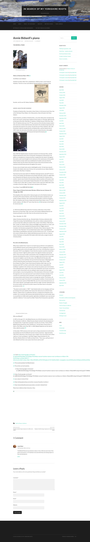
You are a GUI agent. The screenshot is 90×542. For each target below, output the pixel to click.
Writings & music (49, 23)
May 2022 (61, 144)
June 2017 (61, 267)
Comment (16, 477)
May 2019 (61, 210)
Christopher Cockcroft (64, 72)
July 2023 (61, 120)
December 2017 (62, 254)
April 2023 (61, 123)
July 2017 (61, 264)
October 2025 (62, 95)
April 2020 (61, 185)
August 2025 (62, 97)
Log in (60, 325)
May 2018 (61, 241)
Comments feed (62, 330)
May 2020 (61, 182)
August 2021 (62, 156)
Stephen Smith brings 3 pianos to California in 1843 (23, 429)
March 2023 (61, 125)
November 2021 (62, 151)
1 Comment (37, 41)
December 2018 (62, 223)
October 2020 (62, 174)
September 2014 (62, 282)
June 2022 (61, 141)
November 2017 (62, 257)
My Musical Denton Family (65, 53)
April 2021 (61, 161)
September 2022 (62, 133)
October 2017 (62, 259)
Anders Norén (70, 536)
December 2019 (62, 195)
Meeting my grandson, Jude (65, 48)
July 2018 (61, 236)
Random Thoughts (63, 302)
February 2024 (62, 113)
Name (15, 492)
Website (15, 505)
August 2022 (62, 136)
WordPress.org (62, 333)
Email (14, 498)
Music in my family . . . (63, 58)
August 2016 (62, 270)
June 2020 (61, 180)
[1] (14, 354)
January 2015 (62, 280)
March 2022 (61, 149)
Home (14, 23)
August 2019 (62, 203)
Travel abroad (59, 23)
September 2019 (62, 200)
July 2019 (61, 205)
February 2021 (62, 167)
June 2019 (61, 208)
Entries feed (61, 328)
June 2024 (61, 110)
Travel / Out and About (29, 23)
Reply (18, 456)
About (19, 23)
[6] (23, 286)
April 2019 (61, 213)
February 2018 (62, 249)
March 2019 (61, 216)
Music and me (62, 300)
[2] (14, 363)
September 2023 (62, 118)
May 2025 (61, 102)
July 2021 (61, 159)
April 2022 (61, 146)
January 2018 (62, 252)
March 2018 (61, 246)
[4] (14, 374)
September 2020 (62, 177)
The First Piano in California (43, 28)
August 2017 (62, 262)
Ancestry (40, 23)
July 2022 (61, 138)
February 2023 (62, 128)
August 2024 (62, 108)
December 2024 (62, 105)
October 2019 (62, 197)
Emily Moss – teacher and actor (65, 51)
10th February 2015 (18, 41)
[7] (14, 385)
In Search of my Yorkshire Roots (45, 9)
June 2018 (61, 239)
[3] (14, 366)
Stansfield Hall (73, 72)
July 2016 (61, 272)
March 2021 (61, 164)
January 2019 (62, 221)
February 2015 (62, 277)
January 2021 (62, 169)
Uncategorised (62, 313)
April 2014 (61, 285)
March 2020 (61, 187)
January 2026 (62, 92)
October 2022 (62, 131)
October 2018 (62, 228)
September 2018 (62, 231)
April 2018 (61, 244)
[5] (14, 379)
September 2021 (62, 154)
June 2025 (61, 100)
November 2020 (62, 172)
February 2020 (62, 190)
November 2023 (62, 115)
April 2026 (61, 89)
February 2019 (62, 218)
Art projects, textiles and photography (23, 28)
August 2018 (62, 234)
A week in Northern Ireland (65, 56)
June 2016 (61, 275)
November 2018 (62, 226)
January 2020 (62, 192)
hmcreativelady (29, 41)
